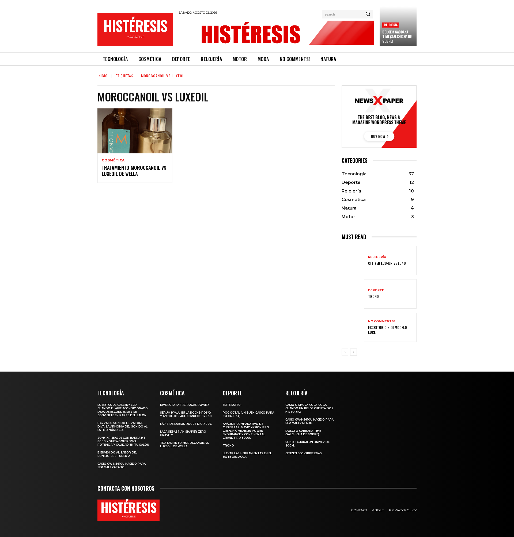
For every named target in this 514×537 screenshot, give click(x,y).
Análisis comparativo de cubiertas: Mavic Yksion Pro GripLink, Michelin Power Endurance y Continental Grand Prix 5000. (246, 431)
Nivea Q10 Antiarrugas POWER (184, 405)
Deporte (376, 290)
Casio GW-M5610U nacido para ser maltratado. (121, 465)
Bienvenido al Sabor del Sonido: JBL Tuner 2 (117, 454)
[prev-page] (345, 352)
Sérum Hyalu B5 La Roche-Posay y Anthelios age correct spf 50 (186, 414)
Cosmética (113, 160)
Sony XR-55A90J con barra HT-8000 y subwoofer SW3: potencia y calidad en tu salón (123, 441)
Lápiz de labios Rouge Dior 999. (186, 424)
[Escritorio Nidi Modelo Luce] (353, 327)
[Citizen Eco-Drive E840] (353, 260)
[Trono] (353, 293)
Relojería (391, 24)
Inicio (102, 75)
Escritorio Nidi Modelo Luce (387, 329)
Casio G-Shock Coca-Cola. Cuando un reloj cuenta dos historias (309, 408)
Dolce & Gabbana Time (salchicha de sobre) (396, 36)
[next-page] (353, 352)
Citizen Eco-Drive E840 (387, 263)
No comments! (381, 321)
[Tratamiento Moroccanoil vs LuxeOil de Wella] (134, 130)
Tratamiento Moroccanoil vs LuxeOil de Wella (134, 170)
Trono (373, 296)
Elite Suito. (232, 405)
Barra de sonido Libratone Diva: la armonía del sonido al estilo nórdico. (122, 426)
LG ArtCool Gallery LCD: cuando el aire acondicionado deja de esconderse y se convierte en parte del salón (122, 410)
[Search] (368, 14)
